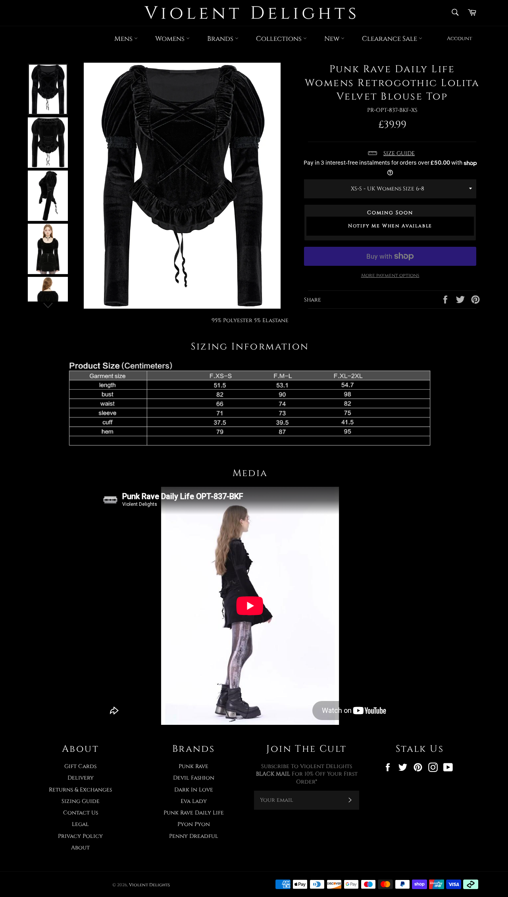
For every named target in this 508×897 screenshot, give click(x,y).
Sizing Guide (81, 801)
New (332, 38)
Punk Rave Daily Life (194, 812)
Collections (279, 38)
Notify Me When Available (390, 226)
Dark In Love (193, 789)
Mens (124, 38)
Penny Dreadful (193, 836)
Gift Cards (80, 766)
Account (459, 38)
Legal (80, 824)
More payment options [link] (390, 275)
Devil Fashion (193, 778)
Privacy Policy (80, 836)
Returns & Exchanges (80, 789)
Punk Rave (193, 766)
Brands (221, 38)
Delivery (80, 778)
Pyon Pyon (193, 824)
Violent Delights (149, 885)
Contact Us (80, 812)
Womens (170, 38)
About (80, 847)
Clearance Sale (390, 38)
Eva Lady (194, 801)
